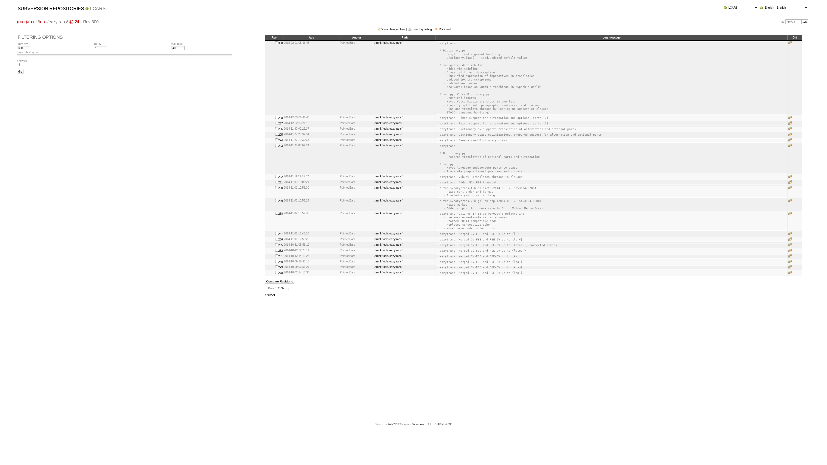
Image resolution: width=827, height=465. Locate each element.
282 (280, 250)
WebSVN (393, 424)
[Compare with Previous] (791, 42)
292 (280, 176)
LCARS (98, 8)
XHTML (441, 424)
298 (280, 117)
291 (280, 182)
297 (280, 123)
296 (280, 129)
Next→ (285, 288)
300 (280, 43)
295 (280, 134)
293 (280, 145)
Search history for (28, 52)
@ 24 (74, 21)
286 (280, 239)
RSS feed (445, 29)
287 (280, 234)
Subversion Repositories (51, 8)
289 (280, 201)
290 (280, 188)
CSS (450, 424)
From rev (22, 43)
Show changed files (393, 29)
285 (280, 245)
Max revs (177, 43)
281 (280, 256)
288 (280, 213)
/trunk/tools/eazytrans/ (389, 42)
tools (43, 21)
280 (280, 262)
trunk (32, 21)
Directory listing (422, 29)
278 (280, 272)
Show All (22, 60)
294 (280, 140)
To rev (97, 43)
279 (280, 267)
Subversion (418, 424)
